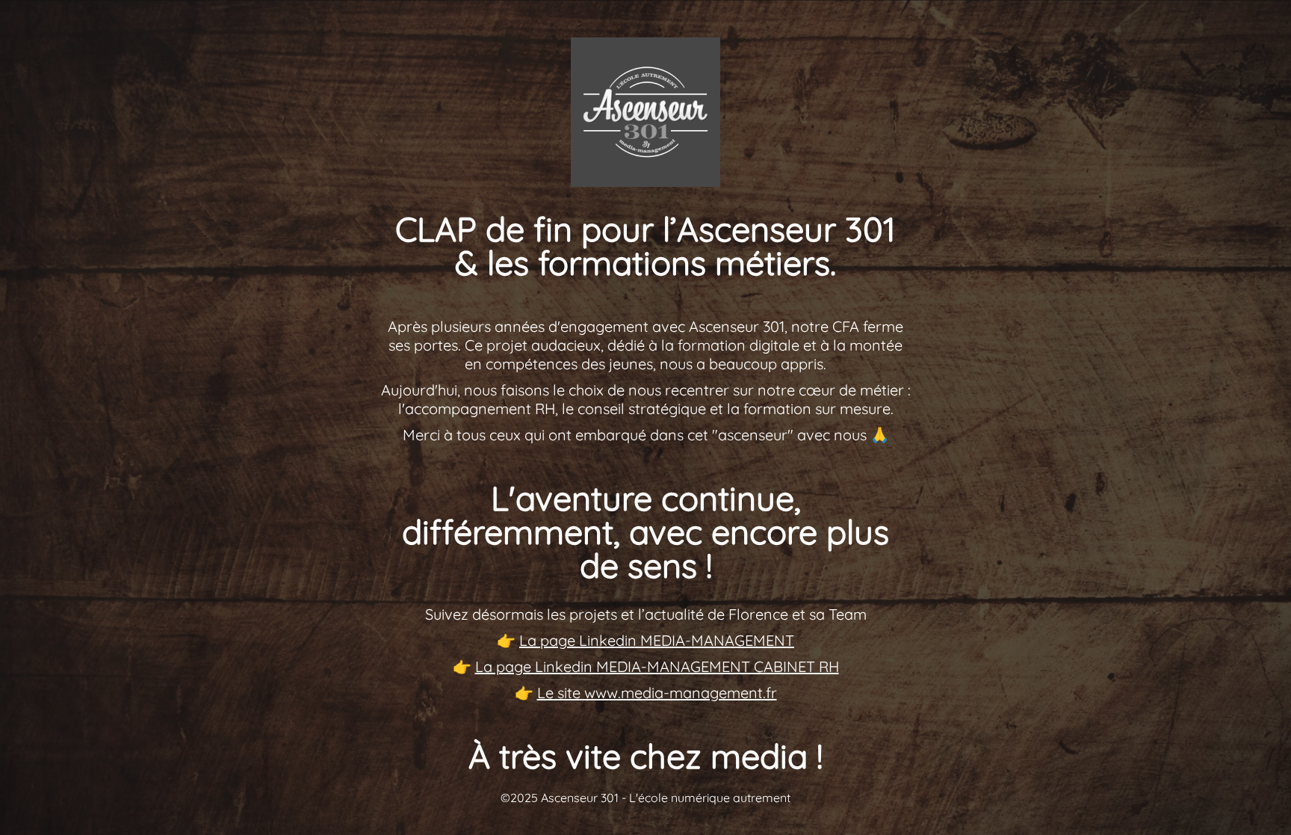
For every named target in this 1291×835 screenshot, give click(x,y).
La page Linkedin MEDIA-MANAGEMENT (656, 640)
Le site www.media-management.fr (657, 692)
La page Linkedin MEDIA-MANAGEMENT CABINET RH (657, 666)
